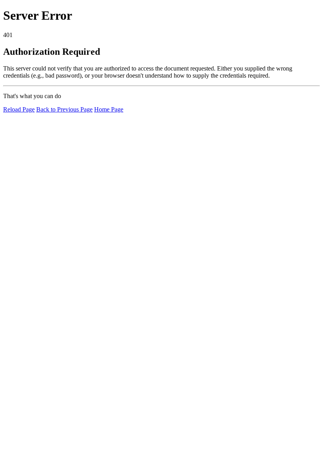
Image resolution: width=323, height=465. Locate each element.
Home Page (108, 109)
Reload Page (19, 109)
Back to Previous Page (64, 109)
